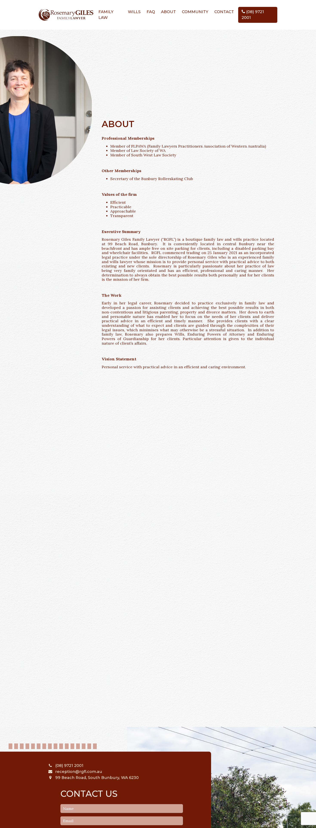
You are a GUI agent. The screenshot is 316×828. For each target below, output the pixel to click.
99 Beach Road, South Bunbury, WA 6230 (96, 777)
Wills (134, 11)
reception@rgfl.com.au (78, 771)
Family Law (106, 14)
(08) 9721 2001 (253, 14)
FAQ (151, 11)
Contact (224, 11)
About (168, 11)
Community (195, 11)
